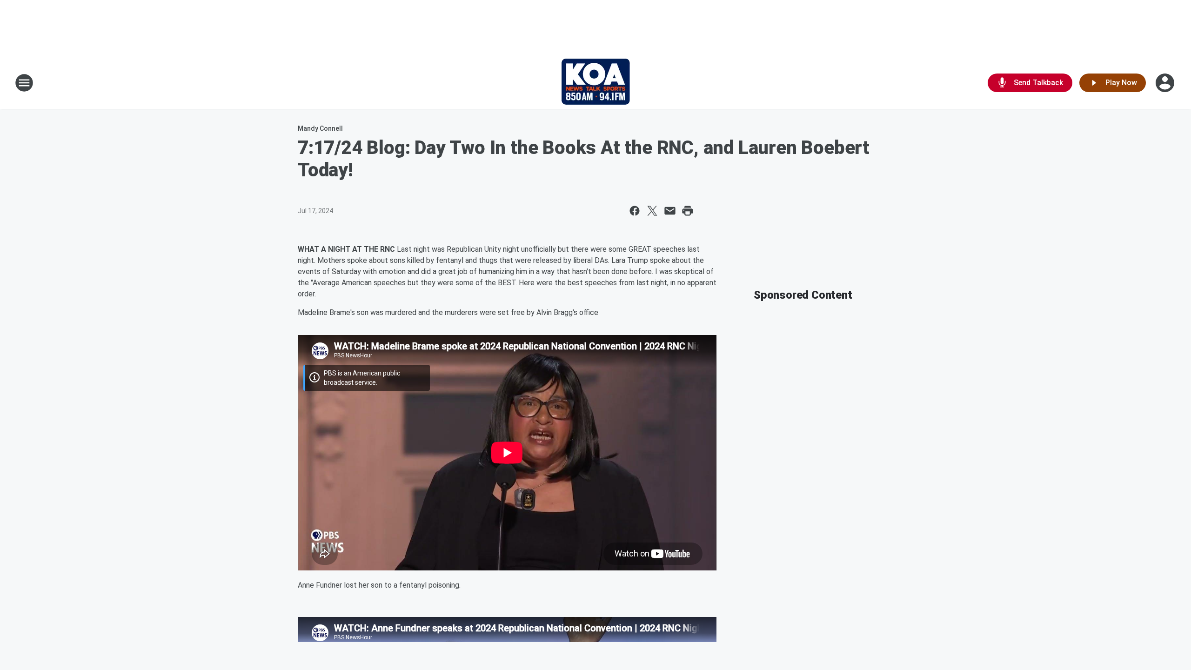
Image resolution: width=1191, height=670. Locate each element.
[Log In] (1166, 83)
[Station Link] (596, 83)
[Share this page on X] (652, 210)
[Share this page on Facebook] (634, 210)
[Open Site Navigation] (24, 83)
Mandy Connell (320, 128)
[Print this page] (687, 210)
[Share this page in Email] (669, 210)
